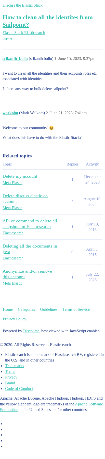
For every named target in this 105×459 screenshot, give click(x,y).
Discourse (31, 331)
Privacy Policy (14, 319)
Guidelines (48, 309)
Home (8, 309)
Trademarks (14, 366)
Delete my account (20, 176)
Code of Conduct (19, 388)
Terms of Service (76, 309)
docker (7, 39)
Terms (10, 371)
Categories (26, 309)
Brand (10, 383)
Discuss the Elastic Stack (23, 5)
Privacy (11, 377)
